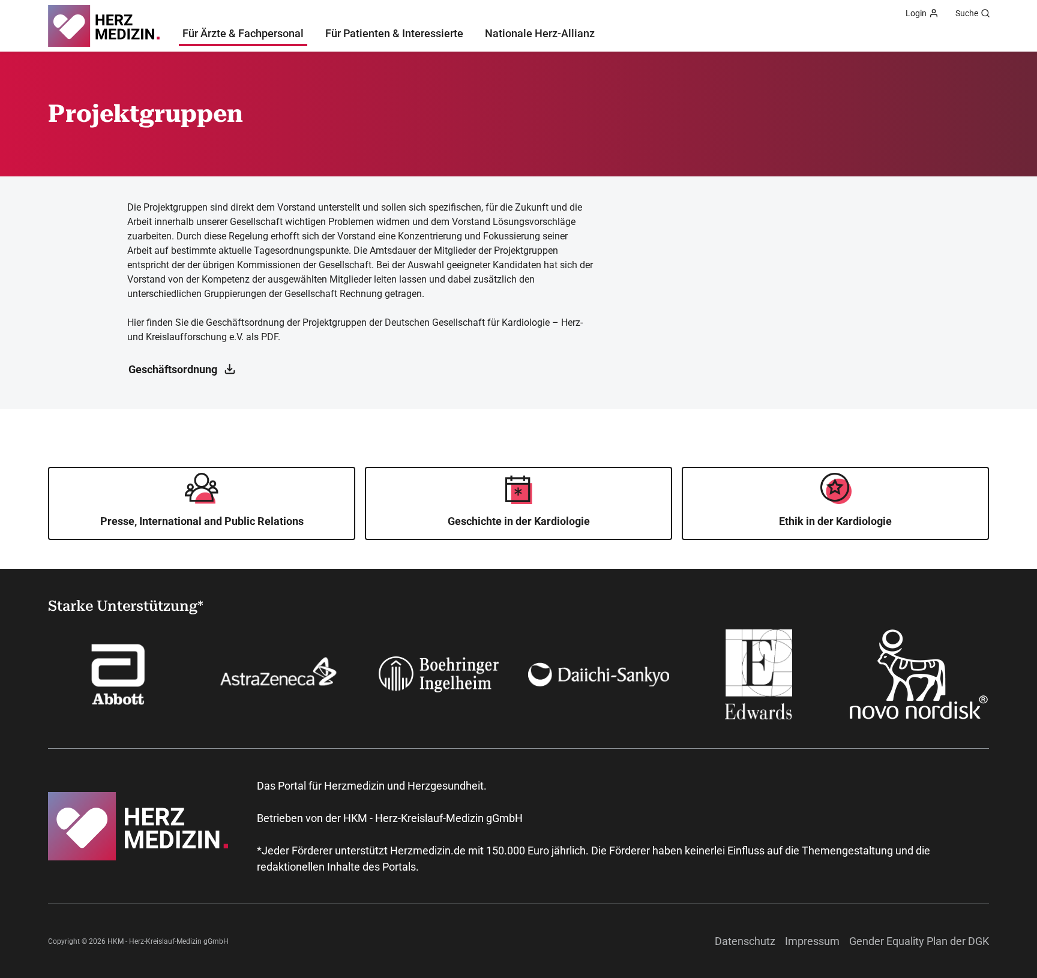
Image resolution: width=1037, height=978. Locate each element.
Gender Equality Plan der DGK (919, 941)
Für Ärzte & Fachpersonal (243, 33)
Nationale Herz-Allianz (540, 33)
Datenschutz (745, 941)
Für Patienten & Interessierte (394, 33)
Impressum (812, 941)
